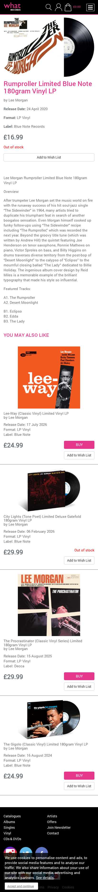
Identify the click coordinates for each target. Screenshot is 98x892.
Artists (52, 816)
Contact (53, 833)
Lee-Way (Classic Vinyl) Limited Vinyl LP (36, 413)
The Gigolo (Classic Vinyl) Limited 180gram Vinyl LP (46, 744)
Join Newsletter (59, 827)
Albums (9, 821)
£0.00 (77, 7)
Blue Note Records (29, 126)
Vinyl (7, 833)
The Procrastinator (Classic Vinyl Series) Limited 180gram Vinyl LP (43, 642)
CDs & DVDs (12, 839)
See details (45, 877)
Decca (19, 666)
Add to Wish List (49, 157)
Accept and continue (20, 886)
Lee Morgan (18, 100)
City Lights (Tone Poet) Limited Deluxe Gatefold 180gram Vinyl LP (42, 518)
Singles (9, 827)
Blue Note (22, 434)
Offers (51, 821)
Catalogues (12, 816)
